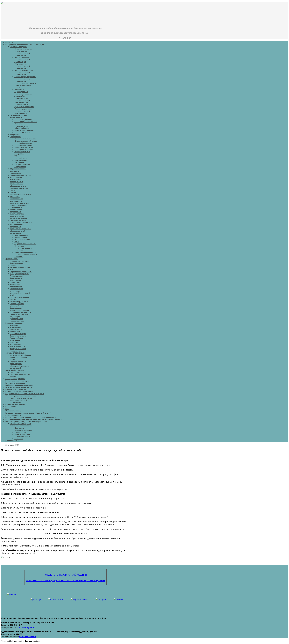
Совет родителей (22, 132)
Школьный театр (17, 306)
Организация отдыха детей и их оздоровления (26, 421)
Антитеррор (15, 340)
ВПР (11, 269)
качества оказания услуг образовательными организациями (65, 580)
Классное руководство (15, 383)
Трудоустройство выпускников (22, 165)
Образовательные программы (22, 153)
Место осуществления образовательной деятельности (24, 111)
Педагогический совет (24, 130)
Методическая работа (19, 274)
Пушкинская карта (18, 334)
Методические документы (20, 161)
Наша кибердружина (19, 302)
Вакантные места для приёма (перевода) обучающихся (19, 205)
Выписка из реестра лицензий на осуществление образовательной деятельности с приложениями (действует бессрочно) (24, 100)
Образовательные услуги (25, 139)
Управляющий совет (23, 119)
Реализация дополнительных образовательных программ (30, 417)
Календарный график (23, 149)
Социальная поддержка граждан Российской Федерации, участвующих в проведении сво (20, 316)
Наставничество (17, 304)
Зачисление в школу (19, 218)
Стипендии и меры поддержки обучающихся (21, 221)
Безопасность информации (16, 279)
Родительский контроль (25, 244)
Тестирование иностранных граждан (19, 309)
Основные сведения (18, 47)
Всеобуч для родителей (15, 389)
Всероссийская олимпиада (16, 290)
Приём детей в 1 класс (15, 404)
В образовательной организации (18, 401)
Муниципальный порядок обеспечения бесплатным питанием (25, 254)
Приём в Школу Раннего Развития (20, 391)
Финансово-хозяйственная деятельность (16, 199)
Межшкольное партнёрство (17, 411)
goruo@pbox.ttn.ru (27, 636)
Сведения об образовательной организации (24, 45)
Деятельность (11, 259)
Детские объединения (20, 267)
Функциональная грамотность (18, 387)
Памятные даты (17, 372)
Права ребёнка (16, 338)
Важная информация (14, 323)
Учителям (14, 325)
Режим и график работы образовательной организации (25, 79)
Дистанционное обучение (25, 141)
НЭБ (7, 409)
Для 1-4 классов (21, 235)
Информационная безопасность (19, 385)
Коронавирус (15, 344)
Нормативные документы (21, 398)
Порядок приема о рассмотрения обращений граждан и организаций (19, 364)
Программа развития (23, 147)
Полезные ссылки (13, 415)
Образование (15, 137)
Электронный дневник (15, 379)
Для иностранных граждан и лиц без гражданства (18, 349)
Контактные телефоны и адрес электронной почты (25, 85)
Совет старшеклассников (25, 122)
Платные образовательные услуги (20, 193)
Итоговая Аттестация (19, 261)
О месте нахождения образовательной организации (23, 72)
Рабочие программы (23, 145)
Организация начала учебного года (20, 396)
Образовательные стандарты (18, 170)
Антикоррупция (16, 276)
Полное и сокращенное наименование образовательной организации (24, 52)
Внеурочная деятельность (16, 285)
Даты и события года (14, 370)
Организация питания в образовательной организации (20, 231)
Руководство (15, 173)
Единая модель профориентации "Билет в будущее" (28, 413)
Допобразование (17, 263)
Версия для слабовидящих (17, 381)
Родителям (15, 332)
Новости (9, 42)
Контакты (18, 439)
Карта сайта (10, 406)
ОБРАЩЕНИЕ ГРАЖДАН (14, 353)
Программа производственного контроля (23, 248)
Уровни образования (23, 143)
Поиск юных (15, 282)
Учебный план (20, 158)
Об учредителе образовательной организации (22, 66)
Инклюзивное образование (16, 210)
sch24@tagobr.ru (26, 627)
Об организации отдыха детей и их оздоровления (21, 425)
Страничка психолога (19, 336)
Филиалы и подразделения (21, 90)
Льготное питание (22, 239)
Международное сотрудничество (17, 215)
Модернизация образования (16, 225)
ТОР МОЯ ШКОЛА (12, 441)
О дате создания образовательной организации (22, 59)
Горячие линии (20, 237)
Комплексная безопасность (16, 328)
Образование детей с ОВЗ (21, 272)
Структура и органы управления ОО (18, 116)
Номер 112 (14, 342)
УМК (16, 156)
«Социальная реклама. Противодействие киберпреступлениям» (33, 419)
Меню (16, 242)
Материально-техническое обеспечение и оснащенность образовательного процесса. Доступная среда (19, 183)
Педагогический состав (20, 175)
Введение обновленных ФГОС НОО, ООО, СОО (24, 394)
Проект (13, 265)
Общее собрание (21, 128)
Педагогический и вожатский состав (22, 435)
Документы (15, 134)
